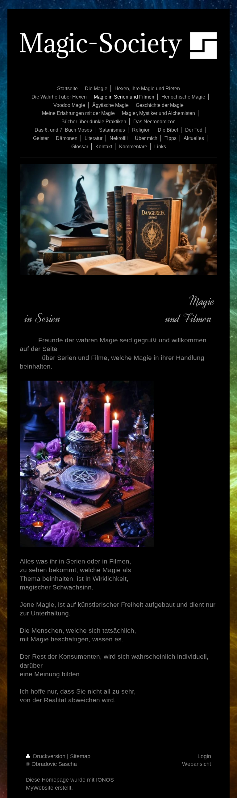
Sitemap (80, 756)
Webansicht (196, 764)
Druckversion (49, 756)
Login (204, 756)
